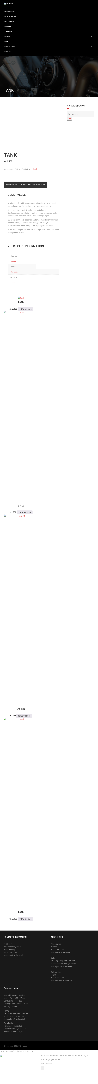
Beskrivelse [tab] (11, 184)
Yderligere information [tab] (33, 184)
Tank (35, 169)
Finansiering (9, 12)
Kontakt (8, 51)
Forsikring (9, 21)
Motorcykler (10, 16)
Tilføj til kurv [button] (25, 309)
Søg (69, 118)
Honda (13, 261)
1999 (12, 282)
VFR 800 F (14, 272)
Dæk (6, 41)
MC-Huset (22, 1046)
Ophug (7, 36)
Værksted (8, 31)
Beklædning (9, 46)
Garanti (7, 26)
